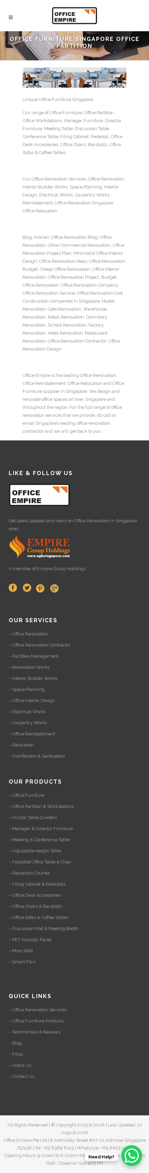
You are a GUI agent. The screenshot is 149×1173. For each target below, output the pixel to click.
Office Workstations (42, 120)
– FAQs (16, 1054)
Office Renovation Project (73, 277)
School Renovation (67, 325)
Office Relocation (40, 210)
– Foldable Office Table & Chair (40, 861)
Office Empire (37, 375)
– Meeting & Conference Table (39, 839)
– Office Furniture (26, 795)
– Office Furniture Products (36, 1020)
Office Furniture (66, 112)
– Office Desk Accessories (35, 895)
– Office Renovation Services (38, 1009)
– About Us (20, 1065)
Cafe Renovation (64, 309)
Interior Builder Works (45, 186)
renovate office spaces (45, 399)
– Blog (15, 1043)
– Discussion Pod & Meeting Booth (43, 928)
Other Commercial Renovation (79, 245)
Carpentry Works (92, 194)
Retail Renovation (66, 317)
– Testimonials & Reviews (34, 1032)
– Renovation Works (29, 667)
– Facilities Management (34, 656)
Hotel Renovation (65, 333)
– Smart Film (22, 961)
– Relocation (21, 745)
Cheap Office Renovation (65, 269)
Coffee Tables (52, 152)
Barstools (97, 144)
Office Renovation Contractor (77, 341)
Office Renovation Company (89, 285)
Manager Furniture (83, 120)
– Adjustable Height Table (35, 850)
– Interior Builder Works (33, 678)
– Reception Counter (29, 873)
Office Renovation (50, 179)
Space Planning (86, 186)
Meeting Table (58, 128)
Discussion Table (92, 128)
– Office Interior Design (32, 700)
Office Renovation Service (49, 293)
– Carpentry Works (28, 722)
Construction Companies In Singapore (61, 301)
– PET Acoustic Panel (30, 939)
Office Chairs (73, 144)
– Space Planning (27, 689)
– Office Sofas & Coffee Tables (38, 917)
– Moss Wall (21, 950)
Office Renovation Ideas (63, 261)
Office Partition (99, 112)
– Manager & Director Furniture (41, 828)
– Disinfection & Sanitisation (37, 756)
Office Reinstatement (44, 383)
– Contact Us (21, 1076)
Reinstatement (38, 202)
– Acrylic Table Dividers (33, 817)
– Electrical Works (27, 711)
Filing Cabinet (74, 136)
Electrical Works (56, 194)
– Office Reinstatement (32, 733)
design (104, 391)
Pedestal (99, 136)
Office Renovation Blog (74, 237)
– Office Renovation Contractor (40, 645)
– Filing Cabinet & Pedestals (37, 884)
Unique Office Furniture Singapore (58, 99)
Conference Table (40, 136)
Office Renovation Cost (100, 293)
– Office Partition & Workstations (41, 806)
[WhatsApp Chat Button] (131, 1155)
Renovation (79, 202)
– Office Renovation (28, 633)
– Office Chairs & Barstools (35, 906)
